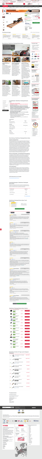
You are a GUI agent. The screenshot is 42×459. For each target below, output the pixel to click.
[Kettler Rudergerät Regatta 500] (13, 369)
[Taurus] (17, 359)
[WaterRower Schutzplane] (11, 346)
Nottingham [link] (10, 437)
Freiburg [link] (12, 431)
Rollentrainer (30, 436)
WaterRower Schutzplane (16, 346)
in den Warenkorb (36, 22)
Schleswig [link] (7, 434)
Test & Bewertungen (5, 106)
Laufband (30, 427)
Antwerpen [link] (4, 443)
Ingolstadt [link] (8, 432)
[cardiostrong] (17, 356)
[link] (32, 54)
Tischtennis (30, 430)
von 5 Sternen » (35, 32)
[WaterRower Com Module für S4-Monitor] (11, 322)
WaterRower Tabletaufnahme (16, 333)
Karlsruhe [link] (10, 432)
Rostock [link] (10, 433)
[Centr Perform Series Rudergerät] (13, 366)
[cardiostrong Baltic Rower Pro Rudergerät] (13, 355)
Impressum (7, 0)
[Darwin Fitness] (17, 377)
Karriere (9, 0)
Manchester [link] (8, 437)
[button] (3, 14)
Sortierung (12, 212)
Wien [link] (12, 439)
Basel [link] (3, 428)
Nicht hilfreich (14, 220)
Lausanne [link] (6, 428)
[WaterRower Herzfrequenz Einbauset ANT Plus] (11, 316)
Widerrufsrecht (22, 430)
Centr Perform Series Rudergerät (18, 365)
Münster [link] (3, 433)
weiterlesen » (9, 38)
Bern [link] (4, 428)
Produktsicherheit (5, 110)
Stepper (29, 437)
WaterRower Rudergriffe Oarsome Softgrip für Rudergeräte (15, 340)
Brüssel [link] (6, 443)
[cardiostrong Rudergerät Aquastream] (13, 362)
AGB (16, 428)
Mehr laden (14, 303)
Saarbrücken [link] (4, 434)
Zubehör (4, 107)
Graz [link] (3, 439)
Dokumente (4, 103)
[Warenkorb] (39, 4)
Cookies (16, 429)
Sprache (34, 0)
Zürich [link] (8, 428)
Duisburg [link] (6, 431)
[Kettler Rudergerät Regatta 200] (13, 380)
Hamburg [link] (4, 432)
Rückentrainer (30, 440)
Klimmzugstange (30, 441)
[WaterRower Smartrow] (11, 325)
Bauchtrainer (30, 439)
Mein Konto (37, 0)
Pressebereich (22, 434)
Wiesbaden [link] (11, 434)
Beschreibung (4, 102)
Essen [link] (7, 431)
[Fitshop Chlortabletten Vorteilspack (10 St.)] (11, 319)
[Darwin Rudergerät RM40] (13, 376)
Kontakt (11, 0)
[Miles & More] (36, 420)
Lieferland (32, 0)
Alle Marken (30, 444)
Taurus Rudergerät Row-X (17, 372)
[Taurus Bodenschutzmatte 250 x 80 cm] (11, 310)
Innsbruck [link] (5, 439)
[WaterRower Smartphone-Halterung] (11, 331)
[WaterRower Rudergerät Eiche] (13, 383)
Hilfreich (11, 220)
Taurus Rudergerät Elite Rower (18, 358)
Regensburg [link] (8, 433)
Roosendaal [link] (4, 441)
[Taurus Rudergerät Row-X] (13, 373)
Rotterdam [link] (6, 441)
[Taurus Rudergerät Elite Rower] (13, 359)
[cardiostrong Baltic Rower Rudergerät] (13, 387)
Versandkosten (17, 430)
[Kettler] (17, 370)
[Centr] (17, 366)
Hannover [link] (6, 432)
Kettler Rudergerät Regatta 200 (18, 379)
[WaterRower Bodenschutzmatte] (11, 313)
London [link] (5, 437)
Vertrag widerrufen (21, 425)
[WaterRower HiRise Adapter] (11, 328)
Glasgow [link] (4, 437)
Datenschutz (22, 428)
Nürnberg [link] (6, 433)
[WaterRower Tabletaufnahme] (11, 334)
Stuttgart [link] (9, 434)
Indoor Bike (30, 432)
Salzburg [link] (10, 439)
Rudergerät (30, 428)
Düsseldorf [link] (4, 431)
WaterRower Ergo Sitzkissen (16, 336)
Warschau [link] (4, 448)
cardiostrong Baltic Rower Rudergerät (19, 386)
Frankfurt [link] (10, 431)
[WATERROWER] (8, 13)
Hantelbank (30, 431)
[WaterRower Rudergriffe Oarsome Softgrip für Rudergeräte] (11, 340)
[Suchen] (24, 4)
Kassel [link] (12, 432)
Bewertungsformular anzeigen (19, 208)
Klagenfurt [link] (7, 439)
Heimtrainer (30, 435)
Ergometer (30, 426)
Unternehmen (4, 0)
